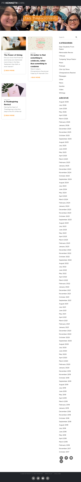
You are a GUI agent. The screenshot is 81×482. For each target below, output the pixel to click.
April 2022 (63, 277)
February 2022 (64, 283)
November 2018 (65, 415)
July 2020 (62, 347)
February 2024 (64, 203)
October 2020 (64, 337)
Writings (7, 53)
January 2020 (64, 368)
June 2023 (63, 230)
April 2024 (63, 196)
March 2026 (63, 118)
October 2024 (64, 176)
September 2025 (65, 139)
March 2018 (63, 442)
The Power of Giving (13, 55)
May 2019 (62, 394)
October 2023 (64, 216)
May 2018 (62, 435)
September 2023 (65, 219)
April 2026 (63, 115)
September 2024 (65, 179)
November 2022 (65, 253)
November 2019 (65, 374)
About (26, 8)
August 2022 (64, 263)
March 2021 (63, 320)
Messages (62, 76)
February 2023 (64, 243)
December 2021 (65, 290)
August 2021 (63, 304)
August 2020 (64, 344)
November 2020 (65, 334)
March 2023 (63, 240)
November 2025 (65, 132)
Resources (33, 8)
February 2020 (64, 364)
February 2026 (64, 122)
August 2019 (63, 384)
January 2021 (64, 327)
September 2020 (65, 341)
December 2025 (65, 129)
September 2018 (65, 421)
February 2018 (64, 445)
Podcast (62, 66)
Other (61, 79)
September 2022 (65, 260)
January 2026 (64, 125)
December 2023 (65, 209)
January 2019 (64, 408)
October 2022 (64, 256)
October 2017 (64, 452)
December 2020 (65, 331)
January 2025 (64, 166)
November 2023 (65, 213)
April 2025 (63, 156)
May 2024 (62, 193)
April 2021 (62, 317)
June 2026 (63, 108)
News (61, 83)
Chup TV (63, 8)
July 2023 (62, 226)
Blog (21, 8)
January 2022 (64, 287)
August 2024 (64, 182)
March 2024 (63, 199)
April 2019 (63, 398)
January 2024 (64, 206)
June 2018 (62, 432)
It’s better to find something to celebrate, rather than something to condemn (39, 60)
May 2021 (62, 314)
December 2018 (65, 411)
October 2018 (64, 418)
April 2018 (62, 438)
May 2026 (62, 112)
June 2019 (62, 391)
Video (61, 89)
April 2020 (63, 357)
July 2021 (62, 307)
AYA (68, 8)
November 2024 (65, 172)
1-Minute (62, 56)
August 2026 (64, 102)
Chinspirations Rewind (67, 73)
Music (61, 62)
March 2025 (63, 159)
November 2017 (65, 448)
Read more (9, 70)
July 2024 (62, 186)
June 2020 (63, 351)
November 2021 (65, 294)
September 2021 (65, 300)
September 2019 (65, 381)
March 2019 (63, 401)
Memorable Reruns (66, 52)
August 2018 (63, 425)
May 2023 (62, 233)
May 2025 (62, 152)
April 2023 (63, 236)
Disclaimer (57, 473)
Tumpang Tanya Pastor (67, 59)
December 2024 (65, 169)
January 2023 (64, 246)
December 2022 (65, 250)
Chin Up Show (64, 69)
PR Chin (12, 3)
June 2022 (63, 270)
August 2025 (64, 142)
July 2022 (62, 267)
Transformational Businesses (48, 8)
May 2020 (63, 354)
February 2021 (64, 324)
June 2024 (63, 189)
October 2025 (64, 135)
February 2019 (64, 405)
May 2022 (62, 273)
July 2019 (62, 388)
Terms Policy (48, 473)
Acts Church (75, 8)
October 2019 (64, 378)
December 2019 (65, 371)
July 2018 (62, 428)
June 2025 (63, 149)
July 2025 (62, 145)
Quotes (33, 53)
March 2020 (63, 361)
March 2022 (63, 280)
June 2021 (62, 310)
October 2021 (64, 297)
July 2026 (62, 105)
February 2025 (64, 162)
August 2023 (64, 223)
